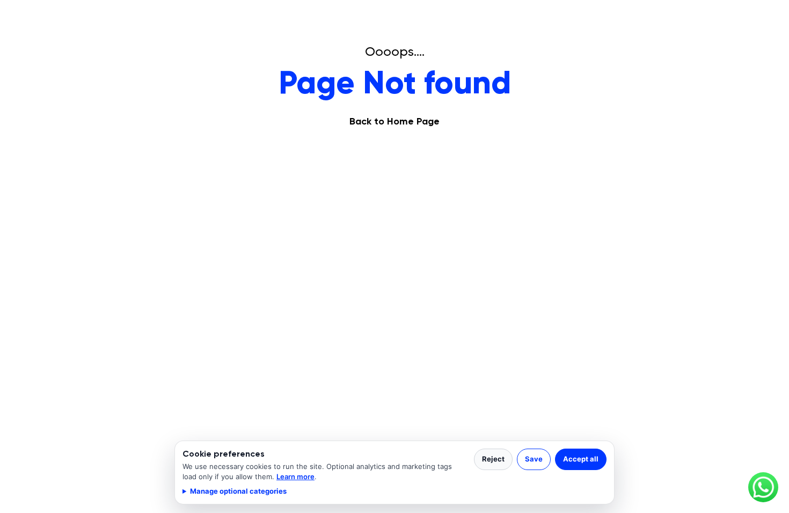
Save (534, 459)
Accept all (580, 459)
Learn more (295, 476)
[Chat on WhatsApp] (763, 487)
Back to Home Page (394, 121)
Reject (493, 459)
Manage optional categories (238, 491)
